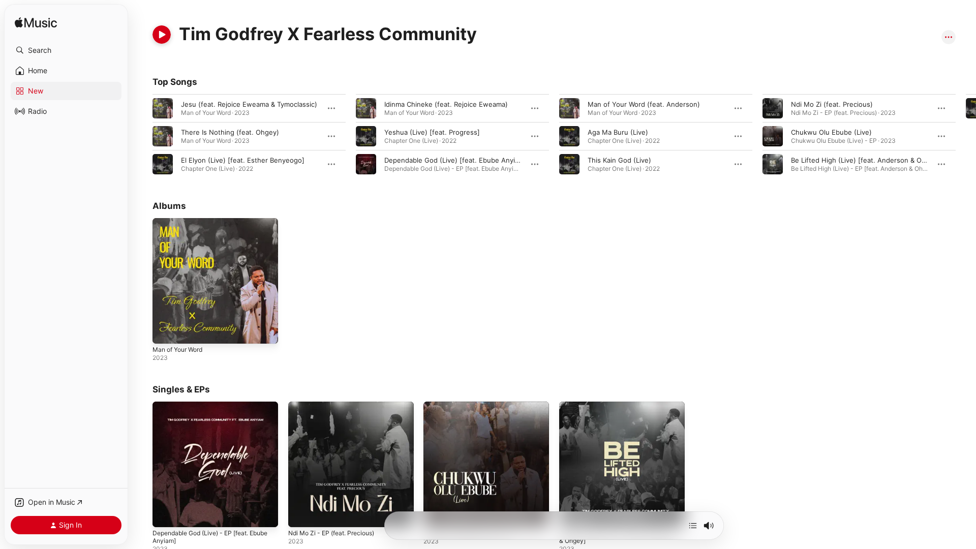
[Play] (161, 34)
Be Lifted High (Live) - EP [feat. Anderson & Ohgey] (609, 410)
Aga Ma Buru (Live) (618, 132)
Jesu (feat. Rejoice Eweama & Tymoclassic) (249, 104)
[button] (66, 50)
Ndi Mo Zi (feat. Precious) (832, 104)
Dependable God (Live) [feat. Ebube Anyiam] (455, 160)
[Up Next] (693, 525)
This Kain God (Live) (619, 160)
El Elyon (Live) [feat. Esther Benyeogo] (242, 160)
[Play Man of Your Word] (165, 331)
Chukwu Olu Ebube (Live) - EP (471, 406)
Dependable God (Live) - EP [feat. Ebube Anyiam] (206, 410)
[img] (36, 23)
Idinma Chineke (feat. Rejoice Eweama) (446, 104)
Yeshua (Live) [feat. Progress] (432, 132)
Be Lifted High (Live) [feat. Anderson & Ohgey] (865, 160)
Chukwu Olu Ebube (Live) (831, 132)
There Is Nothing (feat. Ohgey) (230, 132)
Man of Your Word (181, 222)
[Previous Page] (142, 136)
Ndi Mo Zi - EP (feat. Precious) (336, 406)
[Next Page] (966, 136)
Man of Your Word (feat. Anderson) (644, 104)
